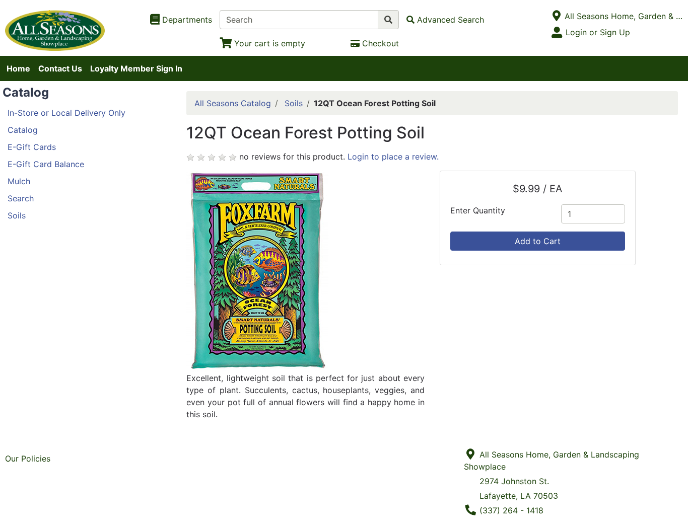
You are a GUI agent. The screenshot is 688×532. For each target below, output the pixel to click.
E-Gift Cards (32, 147)
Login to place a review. (393, 156)
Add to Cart (538, 241)
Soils (17, 215)
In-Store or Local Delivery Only (66, 113)
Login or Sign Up (598, 32)
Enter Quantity (477, 210)
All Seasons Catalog (232, 103)
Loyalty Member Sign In (136, 68)
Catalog (23, 130)
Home (18, 68)
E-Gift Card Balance (46, 164)
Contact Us (60, 68)
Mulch (19, 181)
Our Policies (27, 458)
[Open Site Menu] (556, 16)
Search (21, 198)
